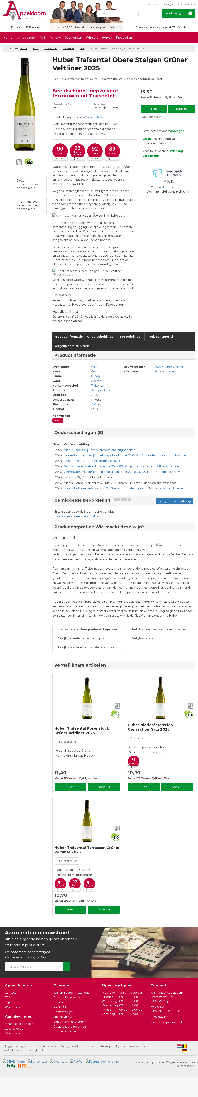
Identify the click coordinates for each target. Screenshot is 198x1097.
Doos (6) (182, 109)
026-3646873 (152, 4)
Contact (10, 992)
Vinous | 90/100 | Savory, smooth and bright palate (99, 450)
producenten (149, 638)
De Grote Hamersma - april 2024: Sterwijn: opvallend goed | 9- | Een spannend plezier (124, 488)
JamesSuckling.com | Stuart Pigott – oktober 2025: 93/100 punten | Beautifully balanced (126, 455)
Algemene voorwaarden (132, 1046)
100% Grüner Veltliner (169, 367)
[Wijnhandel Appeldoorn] (24, 10)
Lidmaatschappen (66, 1031)
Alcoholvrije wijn (64, 1017)
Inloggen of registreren (18, 1046)
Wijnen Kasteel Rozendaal (71, 992)
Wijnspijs (92, 37)
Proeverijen (124, 37)
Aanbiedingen (27, 37)
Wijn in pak (12, 1033)
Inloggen (169, 4)
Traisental (68, 48)
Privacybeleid (35, 1050)
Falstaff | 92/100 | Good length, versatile (92, 461)
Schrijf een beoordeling (175, 501)
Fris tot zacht (139, 738)
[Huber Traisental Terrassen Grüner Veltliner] (87, 821)
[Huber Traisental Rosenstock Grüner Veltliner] (87, 698)
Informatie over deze (87, 629)
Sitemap (105, 1046)
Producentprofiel (160, 336)
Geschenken (73, 37)
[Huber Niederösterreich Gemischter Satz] (160, 698)
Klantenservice (186, 4)
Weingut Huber (93, 117)
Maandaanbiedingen (19, 1024)
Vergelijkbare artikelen (71, 346)
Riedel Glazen (63, 1007)
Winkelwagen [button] (178, 13)
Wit (82, 48)
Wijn (43, 37)
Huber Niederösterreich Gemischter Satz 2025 (150, 727)
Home (7, 37)
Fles (154, 109)
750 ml (96, 404)
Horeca (107, 37)
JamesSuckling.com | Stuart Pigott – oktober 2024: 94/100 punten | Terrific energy (122, 472)
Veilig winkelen (71, 1046)
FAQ (8, 997)
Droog (95, 376)
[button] (60, 151)
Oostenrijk (50, 48)
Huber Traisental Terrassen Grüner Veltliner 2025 (87, 850)
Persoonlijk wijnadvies (68, 997)
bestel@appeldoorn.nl (166, 1022)
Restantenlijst (63, 1012)
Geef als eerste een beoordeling (76, 516)
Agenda (10, 1002)
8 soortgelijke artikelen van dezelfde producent (131, 78)
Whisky (55, 37)
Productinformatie (68, 336)
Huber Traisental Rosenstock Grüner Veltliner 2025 (82, 730)
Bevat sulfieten (164, 371)
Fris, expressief (67, 741)
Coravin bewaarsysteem (70, 1021)
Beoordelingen (131, 336)
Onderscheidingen (101, 336)
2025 (94, 395)
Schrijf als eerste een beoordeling (75, 78)
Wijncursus (12, 1007)
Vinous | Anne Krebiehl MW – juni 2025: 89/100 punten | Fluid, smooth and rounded (122, 466)
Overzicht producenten (69, 1026)
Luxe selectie (14, 1028)
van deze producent (85, 638)
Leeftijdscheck (12, 1050)
